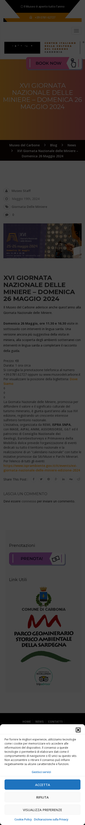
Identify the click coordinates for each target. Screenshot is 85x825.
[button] (78, 730)
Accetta (42, 784)
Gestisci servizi (41, 772)
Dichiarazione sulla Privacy (51, 819)
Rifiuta (42, 797)
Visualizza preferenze (42, 809)
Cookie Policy (23, 819)
